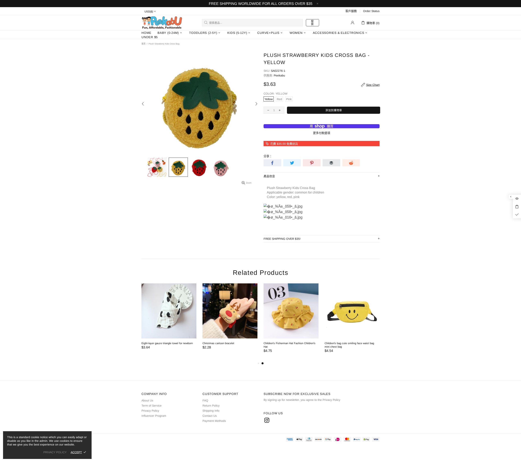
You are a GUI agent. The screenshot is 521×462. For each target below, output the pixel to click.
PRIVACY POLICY (55, 452)
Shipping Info (210, 410)
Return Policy (211, 405)
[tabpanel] (291, 322)
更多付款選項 (321, 133)
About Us (147, 400)
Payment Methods (214, 420)
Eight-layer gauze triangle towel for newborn (167, 343)
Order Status (371, 11)
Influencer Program (153, 415)
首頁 (143, 44)
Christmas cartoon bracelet (218, 343)
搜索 (312, 22)
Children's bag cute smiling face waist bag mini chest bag (349, 345)
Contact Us (209, 415)
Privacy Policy (150, 410)
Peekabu (161, 22)
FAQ (205, 400)
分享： (268, 156)
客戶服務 (351, 11)
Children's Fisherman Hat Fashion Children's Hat (289, 345)
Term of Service (151, 405)
